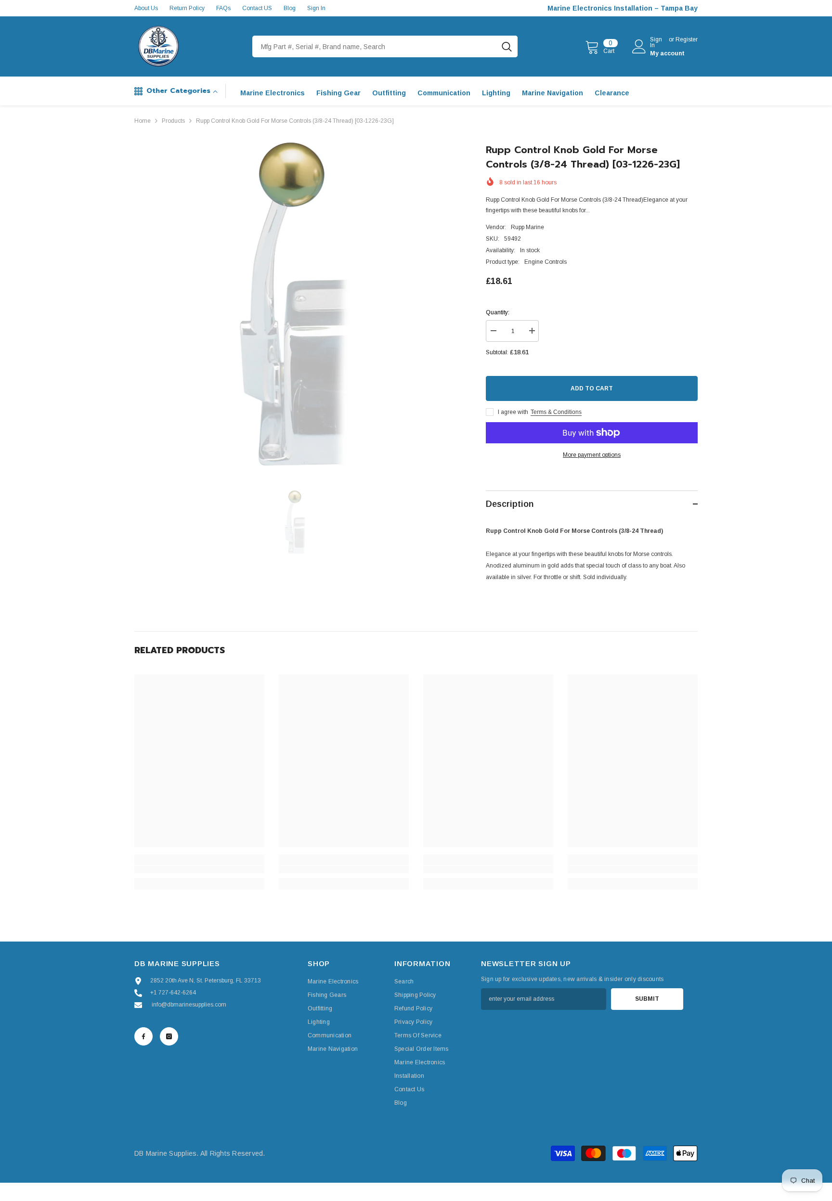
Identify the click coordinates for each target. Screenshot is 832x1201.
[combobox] (374, 46)
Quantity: (497, 312)
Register (687, 40)
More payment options (592, 455)
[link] (199, 869)
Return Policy (187, 8)
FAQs (223, 8)
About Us (146, 8)
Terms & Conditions (556, 412)
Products (173, 120)
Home (142, 120)
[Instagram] (169, 1036)
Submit (647, 998)
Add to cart (592, 388)
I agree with (513, 412)
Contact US (257, 8)
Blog (290, 8)
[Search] (385, 46)
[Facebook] (143, 1036)
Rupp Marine (527, 227)
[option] (295, 303)
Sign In (316, 8)
